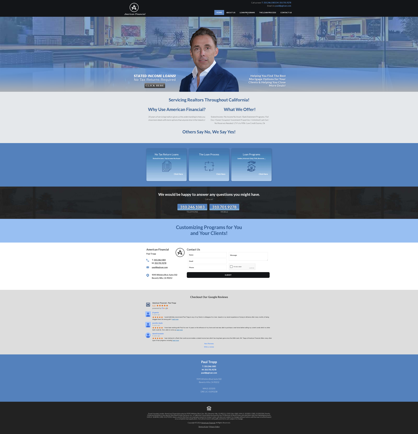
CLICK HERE (155, 85)
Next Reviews (209, 343)
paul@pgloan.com (283, 6)
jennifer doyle (157, 323)
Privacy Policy (214, 427)
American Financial (208, 423)
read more (175, 319)
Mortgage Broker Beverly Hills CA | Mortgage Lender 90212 (137, 9)
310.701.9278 (285, 2)
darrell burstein (158, 333)
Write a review (209, 347)
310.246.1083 (269, 2)
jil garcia (155, 312)
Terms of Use (203, 427)
